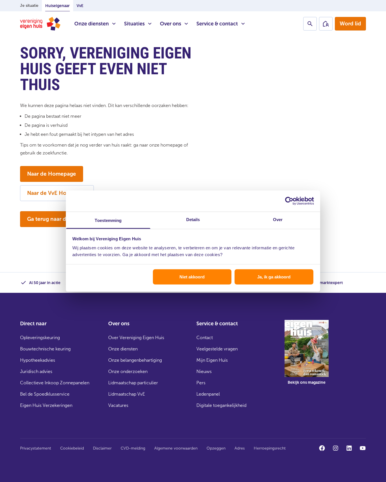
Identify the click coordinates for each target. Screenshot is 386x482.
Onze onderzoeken (128, 371)
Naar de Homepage (51, 174)
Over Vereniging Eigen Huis (136, 337)
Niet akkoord (192, 276)
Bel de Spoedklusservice (45, 394)
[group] (307, 356)
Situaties (134, 24)
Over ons (170, 24)
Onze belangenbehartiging (135, 360)
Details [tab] (193, 219)
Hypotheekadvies (37, 360)
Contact (204, 337)
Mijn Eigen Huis (212, 360)
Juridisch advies (36, 371)
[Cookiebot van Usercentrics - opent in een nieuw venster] (289, 201)
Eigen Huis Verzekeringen (46, 405)
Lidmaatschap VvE (126, 394)
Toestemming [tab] (108, 220)
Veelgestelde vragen (217, 349)
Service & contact (217, 24)
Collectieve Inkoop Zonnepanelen (54, 382)
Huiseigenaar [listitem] (57, 5)
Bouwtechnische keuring (45, 349)
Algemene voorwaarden (176, 448)
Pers (200, 382)
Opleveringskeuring (40, 337)
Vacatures (118, 405)
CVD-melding (133, 448)
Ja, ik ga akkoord (273, 276)
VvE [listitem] (80, 5)
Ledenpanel (208, 394)
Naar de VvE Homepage (57, 193)
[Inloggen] (326, 23)
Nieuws (204, 371)
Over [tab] (278, 219)
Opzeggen (216, 448)
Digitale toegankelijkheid (221, 405)
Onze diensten (91, 24)
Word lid (350, 23)
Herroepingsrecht (270, 448)
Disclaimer (102, 448)
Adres (240, 448)
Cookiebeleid (72, 448)
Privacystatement (35, 448)
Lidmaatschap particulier (133, 382)
